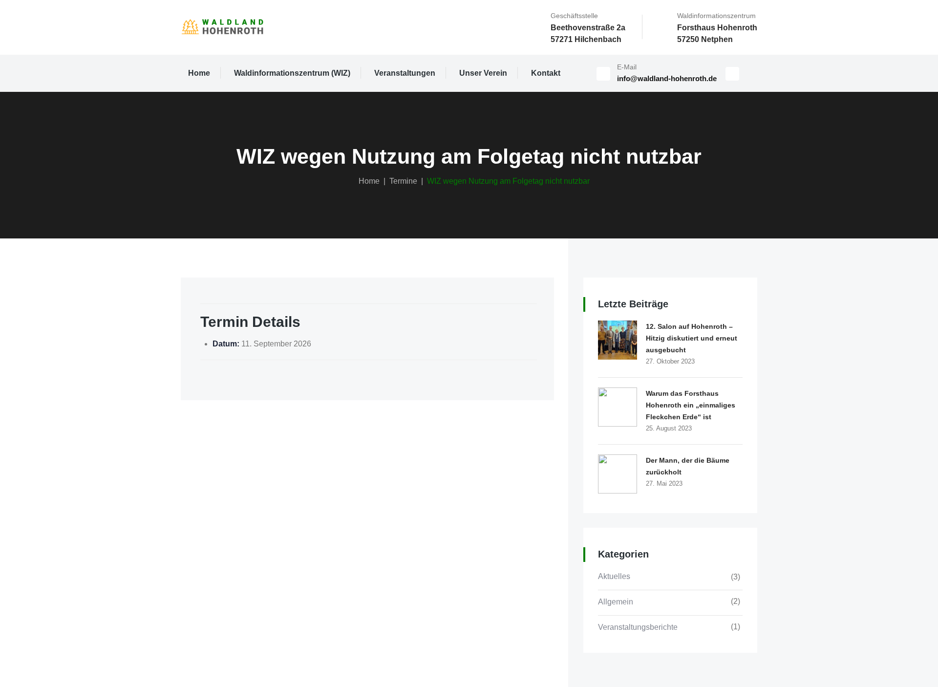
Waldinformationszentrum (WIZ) (292, 73)
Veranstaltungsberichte (638, 627)
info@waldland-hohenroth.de (667, 78)
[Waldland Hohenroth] (222, 27)
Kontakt (545, 73)
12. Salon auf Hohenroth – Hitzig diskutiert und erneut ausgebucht (691, 338)
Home (199, 73)
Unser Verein (483, 73)
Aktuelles (614, 576)
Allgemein (615, 602)
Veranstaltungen (404, 73)
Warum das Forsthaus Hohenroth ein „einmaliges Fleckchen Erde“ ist (690, 405)
